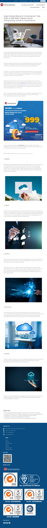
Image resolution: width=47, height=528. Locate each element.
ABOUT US (16, 1)
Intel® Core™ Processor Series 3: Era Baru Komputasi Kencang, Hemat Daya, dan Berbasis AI (23, 414)
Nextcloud (21, 145)
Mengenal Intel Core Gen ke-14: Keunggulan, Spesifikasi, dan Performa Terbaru (20, 415)
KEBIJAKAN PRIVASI (8, 449)
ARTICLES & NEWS (8, 443)
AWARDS (7, 446)
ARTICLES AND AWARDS (34, 7)
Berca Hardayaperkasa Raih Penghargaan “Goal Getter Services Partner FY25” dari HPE (22, 412)
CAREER (30, 1)
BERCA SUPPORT (36, 1)
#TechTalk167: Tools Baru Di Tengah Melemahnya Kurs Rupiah (17, 416)
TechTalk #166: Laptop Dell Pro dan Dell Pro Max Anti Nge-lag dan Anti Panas (20, 418)
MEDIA (43, 7)
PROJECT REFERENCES (24, 1)
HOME (6, 440)
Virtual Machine (22, 83)
